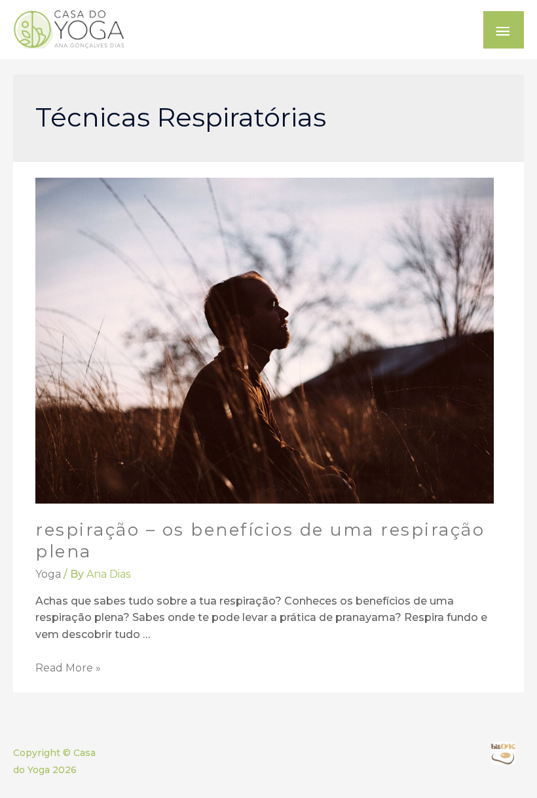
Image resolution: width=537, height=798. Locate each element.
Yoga (48, 574)
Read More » (68, 668)
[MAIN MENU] (503, 30)
